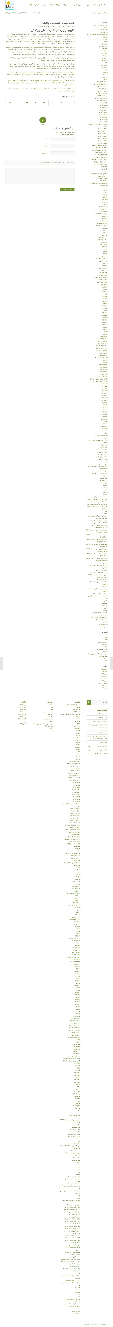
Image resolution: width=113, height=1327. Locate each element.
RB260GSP (104, 287)
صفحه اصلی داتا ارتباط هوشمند (98, 573)
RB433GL (104, 308)
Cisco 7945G (103, 113)
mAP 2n (105, 205)
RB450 (105, 318)
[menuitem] (102, 5)
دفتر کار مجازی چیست (101, 717)
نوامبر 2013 (104, 681)
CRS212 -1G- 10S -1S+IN (99, 160)
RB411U (104, 301)
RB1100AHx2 (103, 261)
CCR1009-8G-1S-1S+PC (100, 84)
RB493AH (104, 323)
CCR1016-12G (103, 89)
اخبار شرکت (104, 445)
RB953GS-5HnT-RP (101, 358)
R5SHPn (104, 256)
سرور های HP (103, 656)
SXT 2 (105, 407)
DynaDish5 (104, 167)
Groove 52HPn (102, 176)
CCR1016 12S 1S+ (101, 87)
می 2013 (104, 686)
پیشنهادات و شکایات (102, 713)
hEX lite (105, 195)
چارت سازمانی (103, 624)
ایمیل (45, 146)
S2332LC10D (103, 365)
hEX (106, 193)
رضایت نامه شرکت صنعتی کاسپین (96, 499)
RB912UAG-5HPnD (101, 349)
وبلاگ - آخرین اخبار (100, 13)
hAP (106, 188)
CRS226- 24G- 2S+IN (100, 162)
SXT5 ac (104, 429)
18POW (105, 28)
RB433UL (104, 311)
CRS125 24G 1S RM (101, 155)
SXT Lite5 (104, 419)
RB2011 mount (102, 268)
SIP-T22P (104, 386)
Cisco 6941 (103, 103)
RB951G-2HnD (103, 353)
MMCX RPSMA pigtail (100, 214)
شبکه (105, 659)
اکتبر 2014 (104, 676)
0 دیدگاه (62, 26)
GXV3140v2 (103, 181)
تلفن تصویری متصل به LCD (60, 89)
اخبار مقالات (103, 647)
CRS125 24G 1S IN (101, 153)
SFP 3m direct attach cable (98, 381)
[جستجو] (31, 5)
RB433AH (104, 306)
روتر (106, 511)
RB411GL (104, 297)
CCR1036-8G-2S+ (101, 96)
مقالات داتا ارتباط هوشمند (99, 613)
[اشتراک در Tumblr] (35, 103)
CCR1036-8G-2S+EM (100, 98)
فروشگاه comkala (102, 580)
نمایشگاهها (104, 615)
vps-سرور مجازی (102, 642)
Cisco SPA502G (102, 131)
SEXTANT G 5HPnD (101, 377)
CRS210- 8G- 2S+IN (101, 157)
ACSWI (105, 51)
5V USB (105, 39)
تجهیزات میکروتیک (101, 464)
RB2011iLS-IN (103, 275)
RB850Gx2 (104, 337)
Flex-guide (104, 169)
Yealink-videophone (101, 436)
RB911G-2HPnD (102, 339)
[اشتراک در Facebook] (70, 103)
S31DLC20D (103, 370)
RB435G (104, 313)
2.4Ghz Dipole (103, 30)
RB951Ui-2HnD (102, 356)
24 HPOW (104, 32)
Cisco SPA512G (102, 139)
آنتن (106, 438)
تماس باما (104, 476)
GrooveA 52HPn (102, 179)
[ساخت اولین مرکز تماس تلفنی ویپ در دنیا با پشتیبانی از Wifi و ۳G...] (111, 663)
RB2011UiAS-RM (102, 282)
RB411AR (104, 294)
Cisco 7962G (103, 115)
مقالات (105, 610)
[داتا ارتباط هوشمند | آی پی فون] (10, 5)
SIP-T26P (104, 389)
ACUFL (105, 56)
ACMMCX (104, 49)
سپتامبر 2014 (103, 679)
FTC (106, 172)
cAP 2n (105, 80)
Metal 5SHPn (103, 209)
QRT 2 (105, 231)
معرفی (105, 608)
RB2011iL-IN (103, 271)
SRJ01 (105, 405)
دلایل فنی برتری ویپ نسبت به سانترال (97, 750)
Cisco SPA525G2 (102, 143)
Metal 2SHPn (103, 207)
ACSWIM (104, 54)
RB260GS (104, 285)
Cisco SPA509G (102, 136)
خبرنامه (105, 483)
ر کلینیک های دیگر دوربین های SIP (41, 89)
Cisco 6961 (103, 108)
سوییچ (105, 563)
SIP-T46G (104, 403)
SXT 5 (105, 410)
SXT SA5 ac (103, 424)
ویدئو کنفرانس (15, 89)
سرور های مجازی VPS (100, 518)
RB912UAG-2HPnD (101, 346)
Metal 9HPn (103, 212)
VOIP (53, 26)
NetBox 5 (104, 216)
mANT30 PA (103, 202)
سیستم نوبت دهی (25, 89)
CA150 (105, 63)
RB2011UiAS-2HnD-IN (100, 278)
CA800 (105, 73)
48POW (105, 37)
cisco (105, 635)
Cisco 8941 (103, 117)
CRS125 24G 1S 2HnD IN (99, 150)
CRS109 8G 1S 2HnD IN (99, 146)
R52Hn (105, 252)
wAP (106, 433)
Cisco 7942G (103, 110)
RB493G (104, 325)
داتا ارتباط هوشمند (42, 26)
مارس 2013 (104, 688)
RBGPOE (104, 360)
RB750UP (104, 332)
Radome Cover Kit (101, 259)
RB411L (105, 299)
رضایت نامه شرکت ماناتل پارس (98, 502)
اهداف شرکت (103, 459)
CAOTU (105, 77)
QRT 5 (105, 233)
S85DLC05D (103, 374)
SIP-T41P (104, 398)
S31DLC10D (103, 367)
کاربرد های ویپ (103, 742)
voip (106, 431)
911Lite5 (104, 44)
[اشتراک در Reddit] (18, 103)
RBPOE (105, 363)
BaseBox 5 (104, 61)
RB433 (105, 304)
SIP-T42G (104, 400)
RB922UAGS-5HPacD (100, 351)
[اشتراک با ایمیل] (10, 103)
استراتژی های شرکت (101, 455)
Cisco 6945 (103, 106)
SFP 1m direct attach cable (98, 379)
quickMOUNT (103, 238)
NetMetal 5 (104, 219)
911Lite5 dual (103, 47)
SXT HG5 (104, 412)
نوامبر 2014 (104, 674)
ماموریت (104, 601)
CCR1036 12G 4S (102, 91)
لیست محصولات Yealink (99, 594)
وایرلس (105, 622)
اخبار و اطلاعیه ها (102, 450)
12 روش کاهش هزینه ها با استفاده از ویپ (97, 746)
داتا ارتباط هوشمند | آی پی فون (92, 1324)
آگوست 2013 (103, 683)
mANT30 (104, 200)
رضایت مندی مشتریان (100, 497)
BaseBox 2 (104, 58)
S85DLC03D (103, 372)
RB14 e (105, 264)
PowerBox (104, 228)
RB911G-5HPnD (102, 344)
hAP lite (105, 190)
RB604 (105, 330)
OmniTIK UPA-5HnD (101, 226)
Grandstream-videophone (99, 174)
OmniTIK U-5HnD (102, 224)
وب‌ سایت (44, 153)
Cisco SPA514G (102, 141)
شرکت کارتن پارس (101, 570)
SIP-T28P (104, 391)
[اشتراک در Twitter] (61, 103)
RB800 (105, 334)
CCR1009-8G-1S (102, 82)
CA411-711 (104, 65)
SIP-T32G (104, 393)
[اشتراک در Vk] (27, 103)
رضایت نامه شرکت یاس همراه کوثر (97, 504)
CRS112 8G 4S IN (101, 148)
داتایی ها (104, 490)
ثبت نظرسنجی (103, 481)
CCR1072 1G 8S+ (101, 101)
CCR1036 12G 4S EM (100, 94)
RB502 (105, 327)
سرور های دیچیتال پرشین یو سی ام (96, 516)
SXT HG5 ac (103, 414)
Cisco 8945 (103, 120)
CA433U (104, 68)
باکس (105, 462)
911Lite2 (104, 42)
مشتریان (104, 606)
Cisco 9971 (103, 122)
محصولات (104, 603)
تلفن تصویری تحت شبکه (99, 474)
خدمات (105, 485)
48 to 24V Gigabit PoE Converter (97, 35)
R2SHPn (104, 247)
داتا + (105, 488)
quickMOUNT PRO (101, 240)
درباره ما (105, 492)
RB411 (105, 289)
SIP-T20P (104, 384)
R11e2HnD (104, 242)
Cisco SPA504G (102, 134)
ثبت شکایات (103, 478)
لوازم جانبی (104, 587)
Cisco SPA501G (102, 129)
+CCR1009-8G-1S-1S (100, 25)
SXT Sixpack (103, 426)
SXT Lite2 (104, 417)
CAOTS (105, 75)
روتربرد (105, 514)
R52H (105, 249)
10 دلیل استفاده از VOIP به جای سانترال (97, 753)
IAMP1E (105, 198)
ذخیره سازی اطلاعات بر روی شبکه (97, 654)
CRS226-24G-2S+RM (100, 164)
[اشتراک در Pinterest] (53, 103)
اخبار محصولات (103, 448)
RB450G (104, 320)
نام (46, 139)
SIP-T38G (104, 396)
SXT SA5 (104, 422)
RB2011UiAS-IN (102, 280)
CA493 (105, 70)
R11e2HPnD (103, 245)
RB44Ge (104, 315)
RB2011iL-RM (103, 273)
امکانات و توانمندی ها (101, 457)
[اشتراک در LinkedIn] (44, 103)
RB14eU (104, 266)
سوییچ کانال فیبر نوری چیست (100, 721)
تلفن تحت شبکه (102, 471)
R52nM (105, 254)
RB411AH (104, 292)
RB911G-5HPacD (102, 341)
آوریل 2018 (104, 672)
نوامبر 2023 (104, 669)
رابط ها (105, 495)
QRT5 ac (104, 235)
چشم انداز (104, 627)
